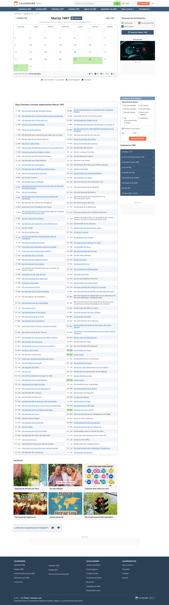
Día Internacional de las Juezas (34, 312)
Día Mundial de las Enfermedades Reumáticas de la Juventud (94, 130)
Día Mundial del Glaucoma (32, 342)
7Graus (26, 598)
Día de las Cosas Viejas (30, 143)
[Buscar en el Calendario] (117, 4)
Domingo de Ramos (81, 274)
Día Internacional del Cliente (85, 139)
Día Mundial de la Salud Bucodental (88, 173)
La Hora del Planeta (81, 397)
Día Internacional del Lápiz (84, 406)
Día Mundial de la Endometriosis (34, 380)
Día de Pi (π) (26, 371)
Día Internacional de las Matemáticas (36, 388)
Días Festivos (128, 23)
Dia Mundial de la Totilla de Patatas (35, 291)
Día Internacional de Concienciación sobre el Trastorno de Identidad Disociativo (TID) (43, 212)
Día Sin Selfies (27, 427)
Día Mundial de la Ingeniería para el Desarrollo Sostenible (40, 197)
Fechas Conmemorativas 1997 (133, 157)
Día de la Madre (130, 109)
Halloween (144, 118)
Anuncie (125, 578)
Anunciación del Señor (82, 316)
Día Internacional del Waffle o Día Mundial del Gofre (94, 291)
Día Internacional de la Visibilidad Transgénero (92, 448)
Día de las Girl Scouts (30, 350)
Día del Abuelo (129, 112)
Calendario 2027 (57, 9)
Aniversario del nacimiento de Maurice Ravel (39, 247)
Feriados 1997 (127, 152)
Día (123, 133)
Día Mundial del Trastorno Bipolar (87, 423)
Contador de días (128, 172)
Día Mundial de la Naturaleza (33, 165)
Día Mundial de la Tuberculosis (86, 283)
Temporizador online (130, 193)
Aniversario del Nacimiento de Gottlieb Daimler (40, 448)
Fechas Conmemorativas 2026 (24, 573)
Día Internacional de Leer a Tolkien (87, 312)
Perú (38, 3)
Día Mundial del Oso (82, 264)
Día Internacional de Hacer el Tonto (87, 243)
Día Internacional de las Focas (85, 251)
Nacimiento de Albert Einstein (33, 384)
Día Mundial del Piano (82, 401)
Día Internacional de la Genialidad (35, 303)
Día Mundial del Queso (83, 363)
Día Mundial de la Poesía (83, 237)
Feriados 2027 (74, 9)
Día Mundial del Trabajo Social (85, 120)
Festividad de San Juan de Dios (34, 274)
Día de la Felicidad (81, 169)
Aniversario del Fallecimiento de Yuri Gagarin (91, 367)
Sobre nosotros (127, 565)
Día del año (126, 188)
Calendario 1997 (28, 13)
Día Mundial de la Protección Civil (35, 120)
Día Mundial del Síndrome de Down (87, 228)
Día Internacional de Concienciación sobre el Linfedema (39, 237)
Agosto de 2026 (90, 9)
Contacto (125, 573)
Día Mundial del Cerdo (30, 414)
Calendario (17, 13)
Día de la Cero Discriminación (33, 124)
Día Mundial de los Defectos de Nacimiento (38, 169)
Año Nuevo (144, 105)
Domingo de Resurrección (84, 410)
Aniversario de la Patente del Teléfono (36, 251)
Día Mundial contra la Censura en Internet (38, 346)
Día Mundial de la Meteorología (86, 269)
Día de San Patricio (29, 440)
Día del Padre (145, 109)
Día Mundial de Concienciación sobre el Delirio (40, 337)
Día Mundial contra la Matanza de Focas (37, 410)
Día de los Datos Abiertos (31, 130)
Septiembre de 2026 (109, 9)
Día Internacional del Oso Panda (34, 431)
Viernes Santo (79, 380)
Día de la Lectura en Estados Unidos (36, 152)
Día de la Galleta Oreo (30, 232)
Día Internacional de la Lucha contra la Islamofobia (41, 406)
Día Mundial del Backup (83, 452)
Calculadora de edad (130, 183)
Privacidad (125, 569)
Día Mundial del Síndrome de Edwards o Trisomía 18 (94, 124)
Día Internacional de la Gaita (33, 316)
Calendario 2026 (24, 9)
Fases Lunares (128, 26)
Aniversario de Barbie (30, 283)
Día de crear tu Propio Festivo (85, 337)
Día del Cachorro (80, 260)
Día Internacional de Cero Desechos (87, 427)
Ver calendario (143, 3)
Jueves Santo (79, 354)
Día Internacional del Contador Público (37, 111)
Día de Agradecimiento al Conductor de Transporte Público (93, 111)
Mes (135, 133)
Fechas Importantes (147, 23)
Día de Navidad (130, 105)
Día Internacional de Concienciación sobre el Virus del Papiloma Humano (42, 187)
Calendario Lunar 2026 (130, 162)
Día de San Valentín (144, 113)
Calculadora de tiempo (130, 178)
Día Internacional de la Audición (34, 173)
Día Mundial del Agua (82, 247)
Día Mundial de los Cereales (32, 255)
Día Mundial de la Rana (83, 177)
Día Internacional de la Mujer (33, 264)
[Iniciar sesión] (153, 3)
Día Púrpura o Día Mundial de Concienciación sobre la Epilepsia (95, 332)
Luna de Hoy (126, 167)
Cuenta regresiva (92, 569)
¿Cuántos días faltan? (132, 98)
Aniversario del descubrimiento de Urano (38, 359)
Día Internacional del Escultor (33, 243)
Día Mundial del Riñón (30, 367)
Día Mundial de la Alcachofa (32, 423)
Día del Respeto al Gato (83, 376)
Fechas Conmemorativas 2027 (58, 574)
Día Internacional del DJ (31, 287)
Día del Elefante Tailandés (32, 363)
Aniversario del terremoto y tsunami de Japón (39, 326)
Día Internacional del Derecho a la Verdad (90, 287)
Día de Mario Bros (29, 308)
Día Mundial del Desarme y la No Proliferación (39, 224)
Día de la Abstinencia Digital (33, 218)
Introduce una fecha (132, 128)
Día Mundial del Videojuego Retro (35, 260)
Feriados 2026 (41, 9)
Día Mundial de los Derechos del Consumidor (39, 401)
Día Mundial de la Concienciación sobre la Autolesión (42, 116)
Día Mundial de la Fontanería (33, 321)
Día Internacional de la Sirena (85, 388)
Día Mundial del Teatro (82, 350)
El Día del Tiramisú (81, 232)
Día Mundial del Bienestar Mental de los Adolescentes (43, 148)
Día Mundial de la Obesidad (32, 182)
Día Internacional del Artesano (85, 143)
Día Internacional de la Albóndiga (35, 279)
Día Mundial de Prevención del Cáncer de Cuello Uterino (92, 326)
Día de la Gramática (29, 192)
